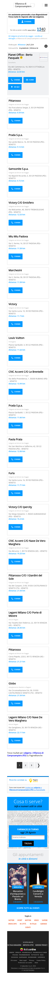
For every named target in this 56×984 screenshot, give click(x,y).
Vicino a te (34, 48)
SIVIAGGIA (14, 957)
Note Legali (23, 960)
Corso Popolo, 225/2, (18, 656)
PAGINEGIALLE (27, 952)
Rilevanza (22, 44)
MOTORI (28, 920)
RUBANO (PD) (41, 378)
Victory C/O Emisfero (21, 202)
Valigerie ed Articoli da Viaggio (19, 104)
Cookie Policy (41, 960)
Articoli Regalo (13, 620)
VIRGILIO (18, 952)
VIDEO (36, 920)
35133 (29, 142)
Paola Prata (15, 439)
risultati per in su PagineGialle (27, 788)
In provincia (24, 48)
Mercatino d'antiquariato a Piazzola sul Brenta (17, 895)
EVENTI (28, 927)
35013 (31, 67)
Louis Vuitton (16, 338)
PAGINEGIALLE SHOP (40, 952)
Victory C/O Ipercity (20, 507)
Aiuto (36, 962)
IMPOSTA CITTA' (28, 945)
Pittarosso (15, 100)
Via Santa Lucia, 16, (17, 480)
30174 (24, 551)
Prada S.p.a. (16, 135)
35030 (32, 378)
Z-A (32, 44)
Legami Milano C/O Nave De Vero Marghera (25, 718)
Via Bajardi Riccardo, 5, (19, 175)
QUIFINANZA (23, 957)
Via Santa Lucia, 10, (17, 311)
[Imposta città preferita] (10, 5)
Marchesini (15, 270)
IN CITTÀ (23, 924)
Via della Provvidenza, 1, (19, 378)
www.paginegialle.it (35, 781)
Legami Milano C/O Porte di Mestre (25, 614)
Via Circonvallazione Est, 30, (21, 690)
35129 (33, 107)
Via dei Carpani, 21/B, (18, 585)
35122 (28, 345)
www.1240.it (32, 30)
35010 (27, 209)
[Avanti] (37, 765)
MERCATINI (18, 887)
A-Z (28, 44)
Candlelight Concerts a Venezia (38, 894)
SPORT (19, 920)
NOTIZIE (11, 920)
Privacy (31, 960)
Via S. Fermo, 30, (16, 277)
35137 (25, 243)
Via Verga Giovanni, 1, (18, 514)
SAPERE (45, 920)
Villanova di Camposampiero (23, 5)
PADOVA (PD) (38, 142)
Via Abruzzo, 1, (15, 551)
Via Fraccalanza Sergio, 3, (20, 107)
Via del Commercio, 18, (18, 67)
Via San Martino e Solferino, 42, (22, 446)
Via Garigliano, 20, (17, 727)
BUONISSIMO (32, 957)
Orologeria (12, 342)
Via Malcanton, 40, (17, 209)
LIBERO (11, 952)
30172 (29, 656)
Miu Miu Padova (18, 236)
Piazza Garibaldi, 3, (17, 345)
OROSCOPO (12, 924)
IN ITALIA (33, 924)
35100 (28, 311)
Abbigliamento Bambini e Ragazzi (20, 687)
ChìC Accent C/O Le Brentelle (26, 371)
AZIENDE (43, 924)
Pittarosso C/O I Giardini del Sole (25, 577)
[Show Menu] (46, 5)
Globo (12, 683)
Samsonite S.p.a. (18, 169)
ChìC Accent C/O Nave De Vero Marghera (27, 542)
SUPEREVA (41, 957)
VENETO (16, 69)
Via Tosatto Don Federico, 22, (21, 622)
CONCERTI (38, 887)
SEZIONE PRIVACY (41, 945)
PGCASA (15, 955)
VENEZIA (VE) (33, 551)
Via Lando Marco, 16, (18, 142)
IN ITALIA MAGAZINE (14, 945)
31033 (30, 585)
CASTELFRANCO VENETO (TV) (21, 693)
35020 (30, 514)
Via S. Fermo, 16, (16, 243)
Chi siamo (14, 960)
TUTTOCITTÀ (35, 955)
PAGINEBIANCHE (24, 955)
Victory (13, 304)
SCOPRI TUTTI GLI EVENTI (28, 908)
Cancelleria (11, 62)
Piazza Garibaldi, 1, (17, 412)
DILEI (41, 955)
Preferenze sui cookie (25, 962)
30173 (27, 727)
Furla (12, 473)
